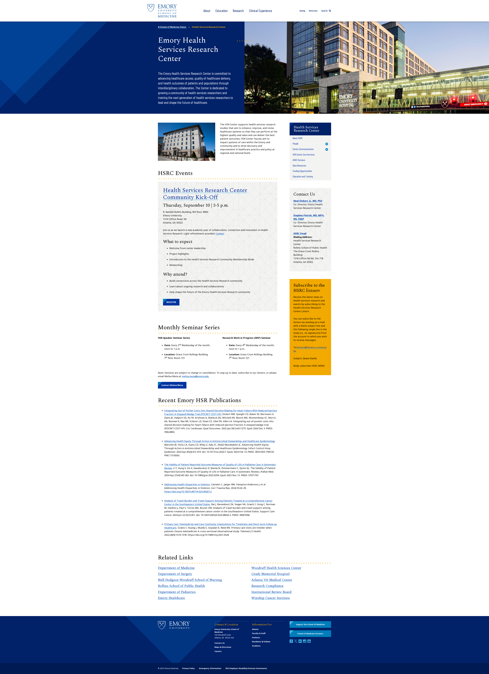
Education (221, 10)
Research (238, 10)
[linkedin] (300, 642)
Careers (218, 651)
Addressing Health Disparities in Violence (187, 484)
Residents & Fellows (261, 641)
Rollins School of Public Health (181, 585)
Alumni (255, 629)
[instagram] (305, 642)
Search (324, 11)
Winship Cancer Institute (270, 598)
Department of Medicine (176, 567)
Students (256, 646)
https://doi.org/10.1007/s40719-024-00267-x (188, 491)
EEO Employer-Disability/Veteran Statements (246, 668)
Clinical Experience (260, 10)
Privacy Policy (188, 668)
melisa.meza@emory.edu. (195, 376)
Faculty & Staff (259, 633)
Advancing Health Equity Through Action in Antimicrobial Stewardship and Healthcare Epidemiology (219, 441)
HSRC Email (299, 233)
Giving (302, 11)
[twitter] (296, 642)
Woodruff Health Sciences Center (276, 567)
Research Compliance (267, 585)
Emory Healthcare (171, 598)
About (206, 10)
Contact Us (219, 643)
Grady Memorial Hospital (270, 573)
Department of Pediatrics (177, 592)
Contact (220, 233)
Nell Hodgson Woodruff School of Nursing (190, 579)
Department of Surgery (175, 573)
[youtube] (309, 642)
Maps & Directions (222, 647)
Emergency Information (210, 668)
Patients (256, 637)
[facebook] (291, 642)
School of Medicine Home (173, 27)
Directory (313, 11)
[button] (171, 302)
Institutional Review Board (271, 592)
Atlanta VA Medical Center (271, 579)
